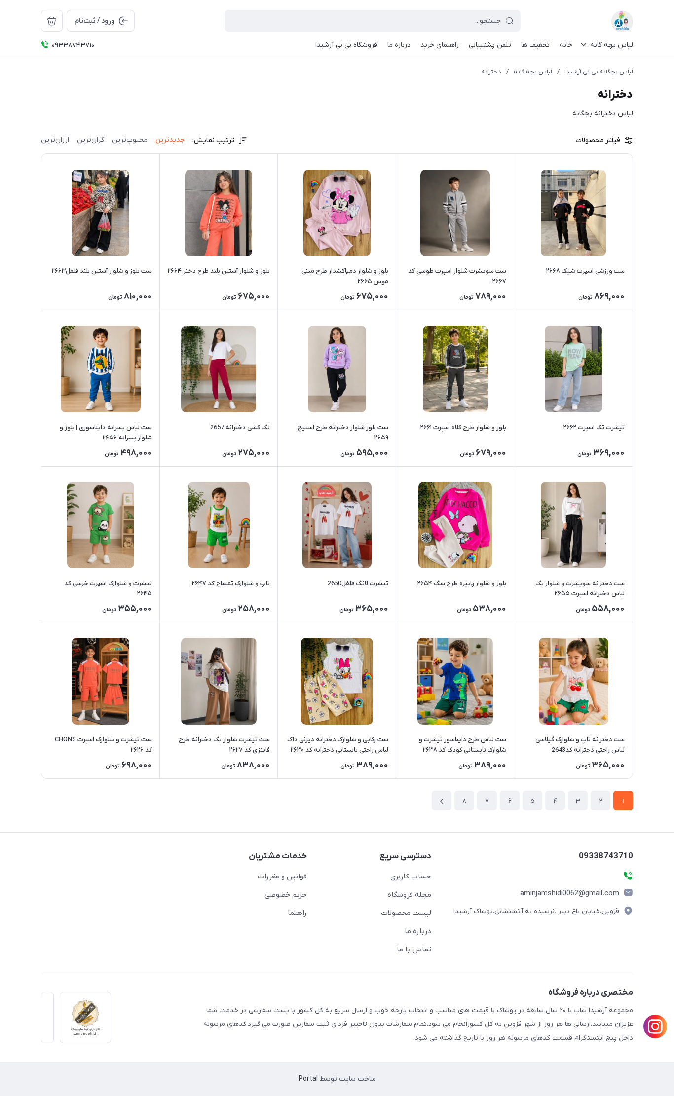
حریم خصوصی (285, 895)
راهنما (297, 913)
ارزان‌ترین (55, 140)
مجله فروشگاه (409, 895)
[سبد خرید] (52, 21)
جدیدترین (170, 140)
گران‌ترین (90, 140)
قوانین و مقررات (282, 876)
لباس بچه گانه (533, 72)
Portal (308, 1079)
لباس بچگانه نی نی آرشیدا (598, 72)
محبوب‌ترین (130, 140)
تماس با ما (414, 949)
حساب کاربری (410, 876)
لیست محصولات (406, 913)
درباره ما (418, 931)
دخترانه (491, 72)
